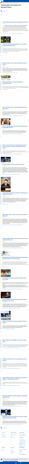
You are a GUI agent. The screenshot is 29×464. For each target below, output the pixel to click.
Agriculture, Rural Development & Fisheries (6, 33)
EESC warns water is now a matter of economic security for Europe (14, 63)
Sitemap (3, 449)
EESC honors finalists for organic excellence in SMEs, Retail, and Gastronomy (14, 396)
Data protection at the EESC (22, 434)
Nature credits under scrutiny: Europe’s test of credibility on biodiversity (15, 215)
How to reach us (4, 434)
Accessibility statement (22, 446)
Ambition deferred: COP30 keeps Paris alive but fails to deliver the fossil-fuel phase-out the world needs (15, 258)
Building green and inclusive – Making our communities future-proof (17, 346)
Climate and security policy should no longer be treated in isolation (14, 321)
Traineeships (12, 450)
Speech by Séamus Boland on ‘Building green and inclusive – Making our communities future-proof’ (15, 378)
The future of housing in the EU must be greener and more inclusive (14, 359)
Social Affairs (18, 347)
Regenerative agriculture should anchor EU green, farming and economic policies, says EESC (14, 417)
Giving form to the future (13, 345)
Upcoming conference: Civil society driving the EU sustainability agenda (12, 82)
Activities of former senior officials (22, 445)
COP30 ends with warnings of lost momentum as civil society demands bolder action (15, 239)
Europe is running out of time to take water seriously (13, 164)
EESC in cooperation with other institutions (22, 450)
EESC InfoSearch (13, 437)
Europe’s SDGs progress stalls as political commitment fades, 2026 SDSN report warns (15, 193)
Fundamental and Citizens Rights (5, 347)
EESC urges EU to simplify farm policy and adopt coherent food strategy (14, 278)
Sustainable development (14, 33)
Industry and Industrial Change (14, 72)
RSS (26, 7)
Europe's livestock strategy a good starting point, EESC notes (15, 22)
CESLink (20, 452)
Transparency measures (22, 439)
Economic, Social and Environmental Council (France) (22, 454)
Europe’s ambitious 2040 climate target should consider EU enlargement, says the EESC (14, 300)
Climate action (18, 33)
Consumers (21, 406)
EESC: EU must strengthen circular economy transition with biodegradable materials (14, 126)
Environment (21, 33)
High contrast (16, 463)
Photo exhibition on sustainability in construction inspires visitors (14, 340)
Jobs (11, 449)
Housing (10, 347)
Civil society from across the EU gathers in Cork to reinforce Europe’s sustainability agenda (14, 44)
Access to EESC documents (22, 440)
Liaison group (20, 451)
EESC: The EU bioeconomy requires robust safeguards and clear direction (14, 108)
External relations (13, 328)
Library (11, 436)
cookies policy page (15, 459)
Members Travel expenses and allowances (22, 443)
